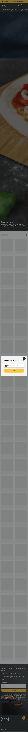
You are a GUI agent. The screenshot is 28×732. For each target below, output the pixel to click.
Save (14, 370)
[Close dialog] (24, 358)
